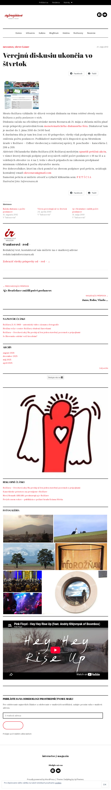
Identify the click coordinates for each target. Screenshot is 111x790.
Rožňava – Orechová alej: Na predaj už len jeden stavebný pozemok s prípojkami (41, 332)
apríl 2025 (7, 363)
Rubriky (67, 2)
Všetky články (22, 47)
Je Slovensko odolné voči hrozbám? (20, 336)
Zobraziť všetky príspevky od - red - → (26, 261)
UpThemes (79, 779)
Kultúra (42, 33)
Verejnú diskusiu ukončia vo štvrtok (47, 59)
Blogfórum (54, 33)
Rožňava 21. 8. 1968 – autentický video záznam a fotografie (31, 324)
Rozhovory (78, 33)
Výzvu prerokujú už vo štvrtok (52, 209)
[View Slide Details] (55, 433)
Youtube (104, 14)
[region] (55, 433)
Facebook (99, 14)
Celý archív (103, 368)
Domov (19, 33)
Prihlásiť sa (43, 2)
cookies (58, 783)
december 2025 (10, 356)
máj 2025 (7, 359)
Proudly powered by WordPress (41, 779)
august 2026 (8, 353)
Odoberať (13, 725)
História (66, 33)
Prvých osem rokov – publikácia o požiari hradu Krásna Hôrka (33, 499)
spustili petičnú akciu (92, 151)
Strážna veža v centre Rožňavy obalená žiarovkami (27, 328)
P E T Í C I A (84, 177)
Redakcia (56, 2)
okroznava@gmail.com (37, 172)
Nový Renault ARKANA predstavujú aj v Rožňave (26, 495)
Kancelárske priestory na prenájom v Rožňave (25, 491)
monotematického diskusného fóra (66, 126)
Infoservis (30, 33)
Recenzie (91, 33)
